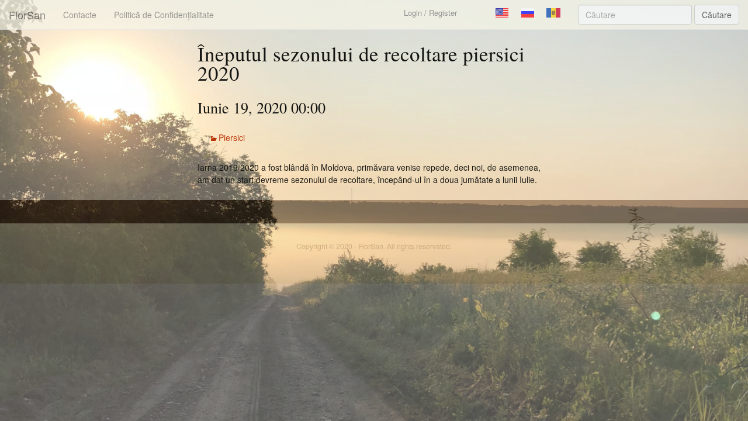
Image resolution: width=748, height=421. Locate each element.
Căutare (717, 14)
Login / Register (430, 12)
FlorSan (27, 14)
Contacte (79, 14)
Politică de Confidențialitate (164, 14)
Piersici (232, 137)
